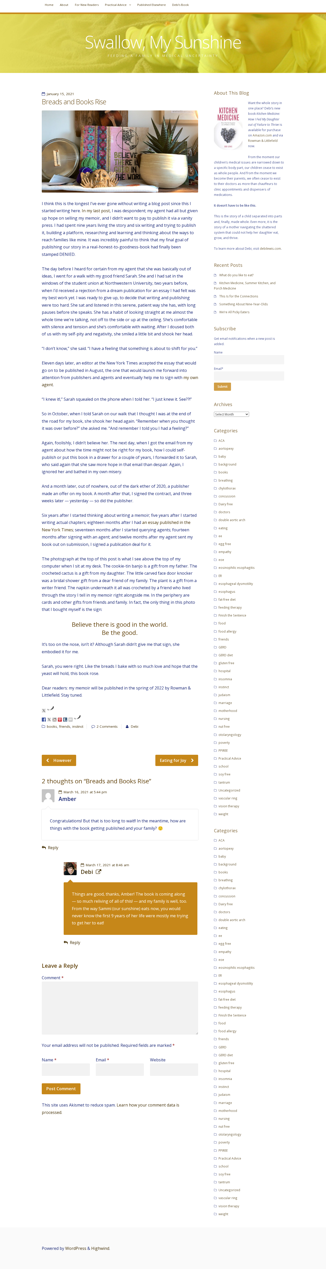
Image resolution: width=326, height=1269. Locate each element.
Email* (218, 369)
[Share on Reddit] (54, 720)
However (62, 760)
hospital (224, 671)
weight (223, 814)
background (227, 464)
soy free (224, 774)
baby (222, 456)
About (64, 5)
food (222, 623)
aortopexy (226, 448)
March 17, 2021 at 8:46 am (107, 865)
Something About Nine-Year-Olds (243, 304)
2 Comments (107, 726)
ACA (222, 440)
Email (102, 1060)
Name (49, 1060)
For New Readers (87, 5)
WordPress (75, 1248)
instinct (77, 726)
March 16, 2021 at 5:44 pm (85, 792)
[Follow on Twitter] (44, 711)
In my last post (96, 210)
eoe (221, 560)
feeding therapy (230, 607)
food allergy (227, 631)
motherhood (228, 711)
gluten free (226, 663)
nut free (224, 726)
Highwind (100, 1248)
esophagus (227, 591)
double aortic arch (232, 520)
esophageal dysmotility (236, 584)
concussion (227, 496)
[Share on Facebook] (44, 720)
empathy (225, 552)
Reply (53, 847)
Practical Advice (116, 5)
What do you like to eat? (236, 275)
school (223, 766)
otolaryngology (230, 735)
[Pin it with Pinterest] (60, 720)
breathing (226, 480)
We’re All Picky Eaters (234, 312)
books (52, 726)
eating (223, 528)
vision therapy (229, 806)
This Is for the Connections (238, 296)
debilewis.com (270, 248)
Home (49, 5)
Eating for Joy (173, 760)
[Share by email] (71, 720)
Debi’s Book (180, 5)
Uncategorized (229, 790)
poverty (224, 742)
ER (220, 576)
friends (64, 726)
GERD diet (226, 655)
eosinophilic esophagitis (237, 568)
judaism (224, 695)
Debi (134, 726)
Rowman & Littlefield (263, 141)
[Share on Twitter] (49, 720)
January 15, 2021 (60, 94)
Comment (53, 978)
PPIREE (223, 750)
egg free (225, 544)
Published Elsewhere (151, 5)
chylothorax (227, 488)
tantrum (224, 782)
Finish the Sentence (232, 615)
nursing (224, 719)
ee (220, 536)
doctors (224, 512)
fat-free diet (227, 599)
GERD (222, 647)
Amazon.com (262, 135)
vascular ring (228, 798)
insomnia (225, 679)
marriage (225, 703)
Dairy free (226, 504)
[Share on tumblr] (65, 720)
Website (158, 1060)
